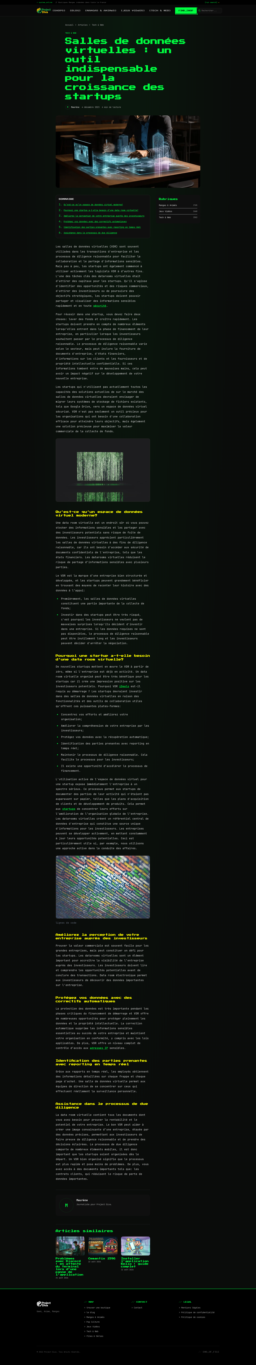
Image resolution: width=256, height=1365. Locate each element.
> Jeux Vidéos (92, 1326)
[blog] (75, 10)
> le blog (89, 1312)
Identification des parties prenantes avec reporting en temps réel (102, 227)
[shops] (59, 10)
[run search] (212, 2)
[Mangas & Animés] (101, 10)
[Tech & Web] (160, 10)
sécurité (99, 305)
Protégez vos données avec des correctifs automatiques (95, 221)
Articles (82, 25)
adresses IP (99, 1048)
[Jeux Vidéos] (133, 10)
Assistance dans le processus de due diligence (90, 232)
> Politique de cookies (192, 1317)
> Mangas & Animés (94, 1317)
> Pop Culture (92, 1322)
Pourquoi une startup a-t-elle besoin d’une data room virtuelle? (101, 210)
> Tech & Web (91, 1331)
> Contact (137, 1307)
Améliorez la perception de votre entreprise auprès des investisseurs (104, 216)
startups (68, 809)
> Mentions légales (189, 1307)
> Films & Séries (93, 1336)
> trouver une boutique (97, 1307)
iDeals (124, 686)
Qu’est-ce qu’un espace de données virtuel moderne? (93, 204)
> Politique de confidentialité (197, 1312)
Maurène (75, 107)
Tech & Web (98, 25)
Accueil (69, 25)
